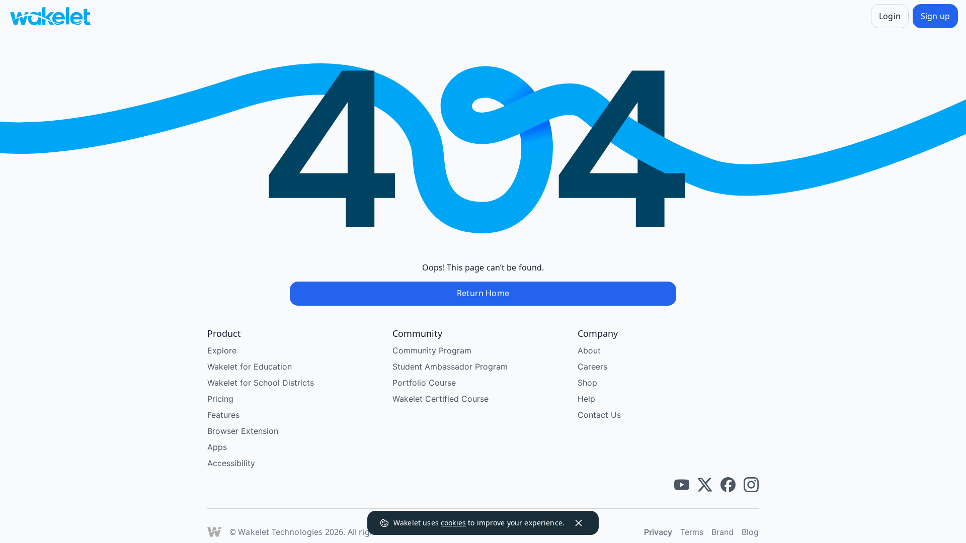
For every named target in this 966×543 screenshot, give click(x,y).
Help (586, 399)
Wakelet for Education (249, 366)
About (589, 350)
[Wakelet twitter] (704, 484)
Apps (217, 447)
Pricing (220, 399)
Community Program (431, 350)
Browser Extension (242, 431)
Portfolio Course (424, 383)
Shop (587, 383)
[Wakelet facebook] (728, 484)
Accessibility (231, 463)
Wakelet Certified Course (440, 399)
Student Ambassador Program (450, 366)
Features (223, 415)
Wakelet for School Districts (260, 383)
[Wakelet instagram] (751, 484)
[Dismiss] (579, 523)
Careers (592, 366)
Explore (221, 350)
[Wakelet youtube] (681, 484)
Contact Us (599, 415)
